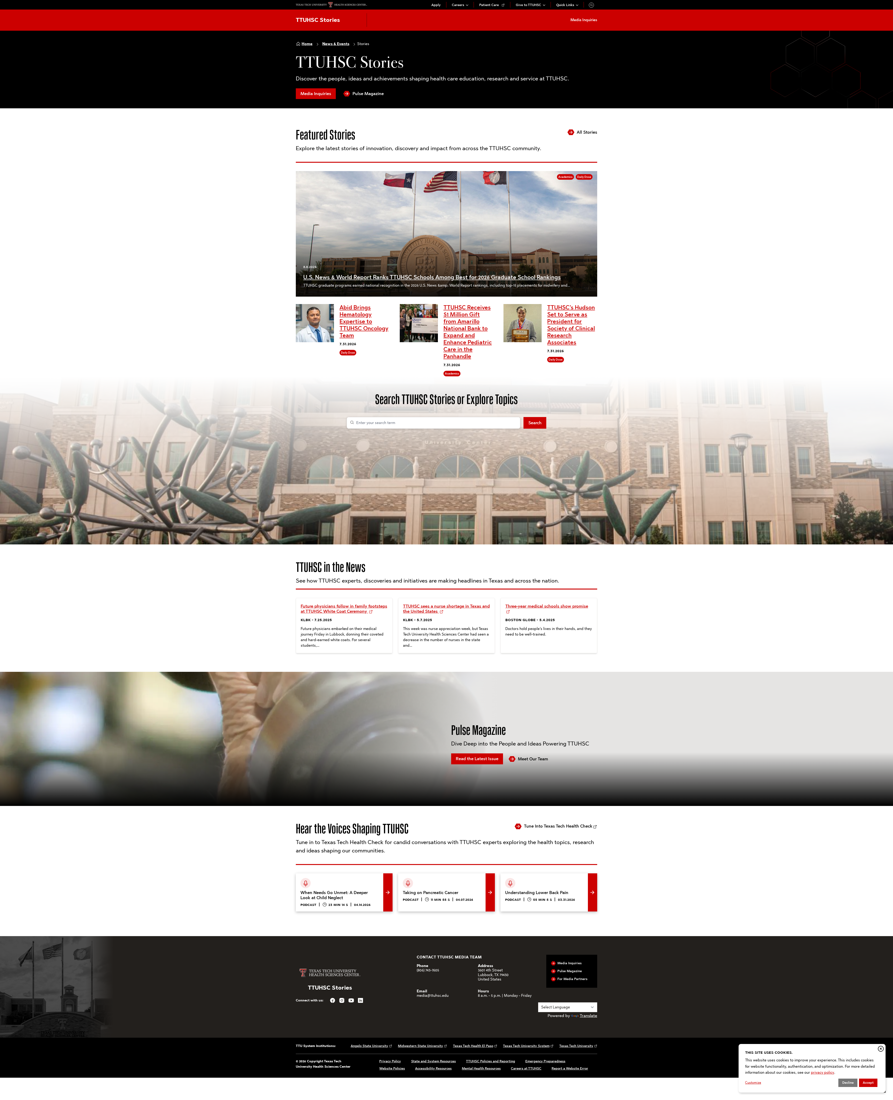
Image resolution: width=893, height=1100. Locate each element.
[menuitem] (436, 5)
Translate (588, 1015)
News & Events (335, 44)
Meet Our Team (533, 759)
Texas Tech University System (526, 1046)
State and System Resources (433, 1061)
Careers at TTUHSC (526, 1068)
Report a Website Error (570, 1068)
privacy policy (822, 1072)
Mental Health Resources (481, 1068)
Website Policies (392, 1068)
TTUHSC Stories (318, 20)
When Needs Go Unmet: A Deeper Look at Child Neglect (341, 880)
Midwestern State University (420, 1046)
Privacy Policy (390, 1061)
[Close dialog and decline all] (881, 1049)
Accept (868, 1083)
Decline (848, 1083)
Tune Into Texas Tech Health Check (558, 826)
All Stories (587, 132)
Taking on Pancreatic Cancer (425, 876)
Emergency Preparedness (545, 1061)
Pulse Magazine (368, 93)
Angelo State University (369, 1046)
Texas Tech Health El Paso (473, 1046)
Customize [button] (753, 1083)
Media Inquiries (315, 93)
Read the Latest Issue (477, 758)
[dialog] (812, 1068)
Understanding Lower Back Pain (530, 876)
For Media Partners (572, 979)
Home (307, 44)
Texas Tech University (576, 1046)
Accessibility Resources (433, 1068)
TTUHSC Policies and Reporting (490, 1061)
